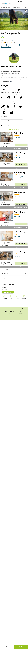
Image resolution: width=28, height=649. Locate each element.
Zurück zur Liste (22, 2)
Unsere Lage (5, 273)
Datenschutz (9, 313)
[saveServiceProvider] (26, 11)
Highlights (16, 7)
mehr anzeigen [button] (5, 81)
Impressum (19, 313)
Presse (6, 311)
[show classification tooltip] (14, 43)
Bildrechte (13, 311)
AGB (20, 311)
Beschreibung (5, 7)
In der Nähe (5, 270)
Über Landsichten (9, 309)
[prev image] (2, 20)
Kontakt (4, 278)
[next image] (26, 20)
